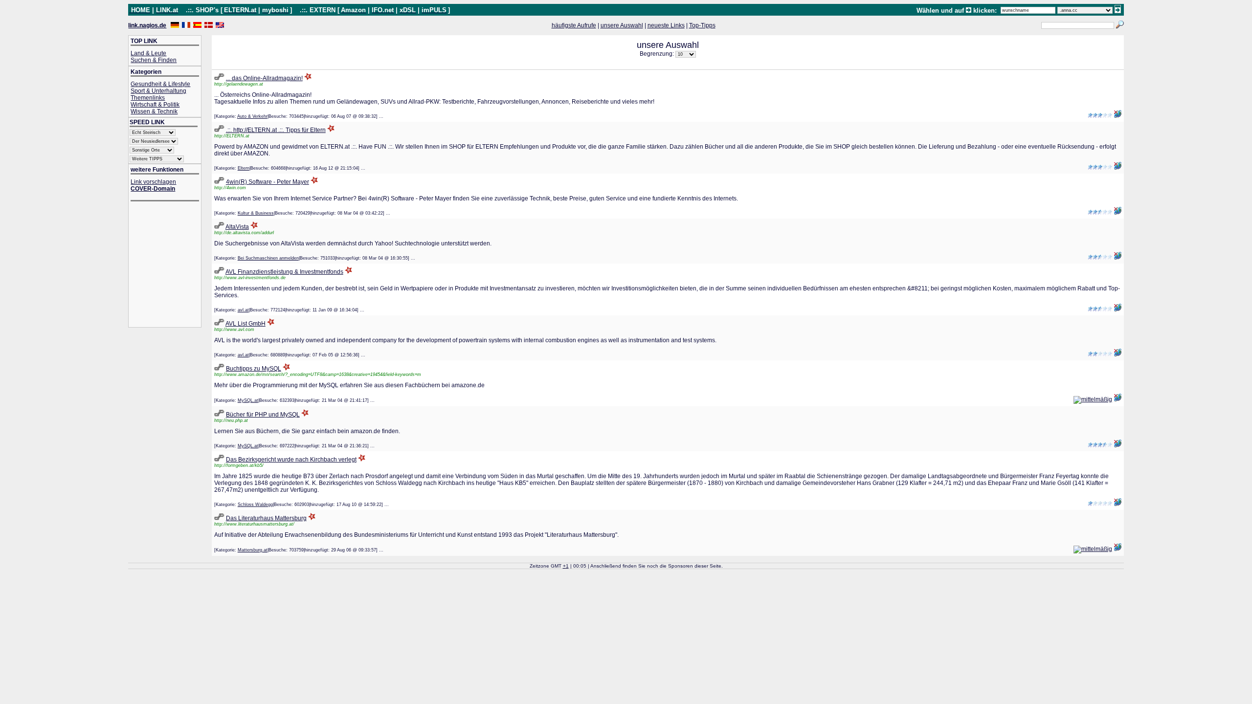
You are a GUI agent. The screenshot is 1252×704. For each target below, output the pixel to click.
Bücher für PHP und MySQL (263, 414)
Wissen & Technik (154, 111)
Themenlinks (148, 97)
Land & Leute (148, 53)
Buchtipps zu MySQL (253, 368)
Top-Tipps (702, 25)
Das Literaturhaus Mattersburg (266, 518)
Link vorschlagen (153, 181)
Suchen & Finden (154, 60)
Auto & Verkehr (252, 116)
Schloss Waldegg (255, 504)
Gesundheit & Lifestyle (160, 84)
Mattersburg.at (253, 550)
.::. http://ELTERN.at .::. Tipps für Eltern (276, 130)
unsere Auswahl (622, 25)
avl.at (243, 310)
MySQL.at (248, 400)
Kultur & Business (256, 213)
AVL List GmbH (245, 323)
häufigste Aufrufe (574, 25)
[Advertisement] (169, 265)
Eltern (243, 168)
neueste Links (666, 25)
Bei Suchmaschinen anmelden (268, 258)
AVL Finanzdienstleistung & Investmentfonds (284, 271)
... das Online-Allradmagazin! (264, 78)
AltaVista (237, 226)
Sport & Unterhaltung (158, 91)
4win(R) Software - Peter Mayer (267, 181)
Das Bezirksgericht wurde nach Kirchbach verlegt (291, 459)
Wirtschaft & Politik (155, 104)
